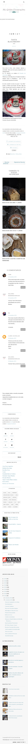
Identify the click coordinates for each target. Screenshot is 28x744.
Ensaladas (10, 502)
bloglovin (12, 447)
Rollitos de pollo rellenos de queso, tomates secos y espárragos (15, 674)
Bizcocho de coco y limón (12, 230)
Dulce (20, 154)
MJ (9, 313)
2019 (5, 578)
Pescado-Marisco (7, 477)
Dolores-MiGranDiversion (14, 294)
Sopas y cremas (6, 504)
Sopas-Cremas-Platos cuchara (10, 479)
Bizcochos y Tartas (14, 154)
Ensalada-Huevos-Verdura (9, 474)
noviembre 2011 (9, 600)
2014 (5, 589)
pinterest (5, 441)
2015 (5, 587)
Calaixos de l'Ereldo (13, 544)
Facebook (23, 132)
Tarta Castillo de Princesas (11, 633)
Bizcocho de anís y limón (12, 202)
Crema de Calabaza (9, 606)
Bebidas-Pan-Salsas (7, 468)
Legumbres (15, 506)
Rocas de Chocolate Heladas (11, 608)
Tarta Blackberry (8, 604)
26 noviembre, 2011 (12, 315)
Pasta (19, 502)
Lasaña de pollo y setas (14, 646)
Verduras (5, 499)
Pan (15, 502)
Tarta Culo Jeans (8, 631)
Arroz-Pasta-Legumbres (8, 466)
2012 (5, 593)
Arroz (12, 504)
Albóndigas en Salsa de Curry (11, 610)
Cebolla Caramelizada (10, 616)
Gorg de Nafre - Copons (14, 524)
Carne (4, 472)
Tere (9, 274)
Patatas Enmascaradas (10, 612)
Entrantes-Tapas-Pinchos (9, 475)
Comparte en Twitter (15, 144)
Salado (4, 492)
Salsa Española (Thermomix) (11, 623)
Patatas (16, 504)
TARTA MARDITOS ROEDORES (12, 629)
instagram (5, 435)
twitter (11, 441)
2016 (5, 585)
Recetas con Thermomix (8, 483)
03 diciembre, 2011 (12, 338)
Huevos (4, 506)
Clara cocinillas (14, 336)
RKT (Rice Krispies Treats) (11, 625)
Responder (23, 287)
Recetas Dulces (6, 481)
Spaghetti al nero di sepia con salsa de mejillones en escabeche (16, 653)
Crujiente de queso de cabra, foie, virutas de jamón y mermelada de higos (15, 704)
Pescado (4, 502)
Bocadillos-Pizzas (6, 470)
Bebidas (9, 506)
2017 (5, 583)
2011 (5, 595)
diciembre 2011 (8, 597)
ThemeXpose (6, 739)
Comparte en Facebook (14, 141)
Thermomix (14, 492)
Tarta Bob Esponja (9, 635)
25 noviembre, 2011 (12, 276)
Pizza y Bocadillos (12, 499)
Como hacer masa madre (13, 689)
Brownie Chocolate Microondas (12, 627)
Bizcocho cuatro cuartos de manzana (14, 259)
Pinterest (14, 147)
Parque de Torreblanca (14, 537)
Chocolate (14, 497)
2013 (5, 591)
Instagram (18, 132)
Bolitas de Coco (8, 614)
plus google (5, 447)
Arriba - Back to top (19, 742)
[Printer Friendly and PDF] (14, 150)
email (4, 132)
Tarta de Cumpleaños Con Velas (12, 602)
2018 (5, 580)
